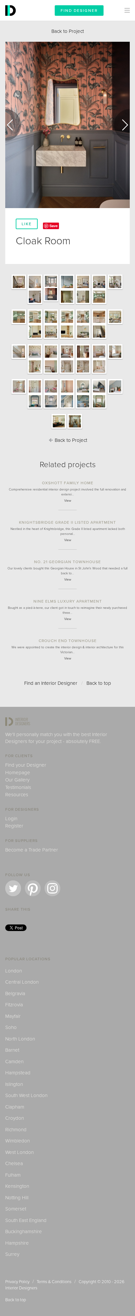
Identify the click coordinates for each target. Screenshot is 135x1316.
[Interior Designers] (11, 19)
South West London (26, 1095)
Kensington (17, 1186)
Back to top (99, 683)
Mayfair (13, 1016)
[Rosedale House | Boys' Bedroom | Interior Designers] (83, 393)
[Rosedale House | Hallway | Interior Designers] (83, 303)
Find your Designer (25, 765)
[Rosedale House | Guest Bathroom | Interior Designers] (67, 373)
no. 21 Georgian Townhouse (67, 562)
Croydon (14, 1118)
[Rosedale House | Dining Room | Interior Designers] (51, 338)
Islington (14, 1084)
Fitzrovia (14, 1005)
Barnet (12, 1050)
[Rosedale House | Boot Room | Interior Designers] (67, 303)
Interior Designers (21, 1288)
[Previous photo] (13, 125)
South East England (26, 1220)
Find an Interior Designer (50, 683)
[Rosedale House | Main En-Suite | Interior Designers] (99, 358)
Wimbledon (17, 1141)
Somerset (15, 1209)
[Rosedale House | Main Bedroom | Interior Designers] (35, 358)
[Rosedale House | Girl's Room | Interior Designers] (18, 393)
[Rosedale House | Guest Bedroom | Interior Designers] (35, 373)
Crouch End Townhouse (68, 640)
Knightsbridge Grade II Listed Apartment (67, 522)
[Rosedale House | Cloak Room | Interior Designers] (51, 301)
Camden (14, 1062)
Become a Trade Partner (31, 850)
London (13, 971)
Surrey (12, 1254)
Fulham (13, 1175)
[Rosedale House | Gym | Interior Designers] (75, 428)
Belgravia (15, 993)
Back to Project (67, 31)
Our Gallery (17, 780)
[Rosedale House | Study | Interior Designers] (99, 408)
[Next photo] (122, 125)
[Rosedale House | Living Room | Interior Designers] (115, 324)
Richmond (16, 1130)
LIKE (27, 224)
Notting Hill (17, 1198)
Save (53, 225)
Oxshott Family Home (67, 483)
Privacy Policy (17, 1281)
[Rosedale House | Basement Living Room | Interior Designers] (58, 428)
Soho (11, 1027)
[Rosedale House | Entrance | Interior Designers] (18, 289)
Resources (16, 795)
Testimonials (18, 787)
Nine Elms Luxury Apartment (67, 601)
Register (14, 826)
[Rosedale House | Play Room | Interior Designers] (67, 289)
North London (20, 1039)
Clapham (14, 1107)
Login (11, 819)
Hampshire (17, 1243)
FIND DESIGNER (79, 10)
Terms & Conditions (54, 1281)
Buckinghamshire (23, 1231)
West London (19, 1152)
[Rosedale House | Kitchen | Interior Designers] (99, 303)
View (67, 501)
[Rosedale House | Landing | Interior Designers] (99, 338)
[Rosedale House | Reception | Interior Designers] (99, 289)
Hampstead (17, 1073)
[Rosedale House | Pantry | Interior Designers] (99, 324)
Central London (22, 982)
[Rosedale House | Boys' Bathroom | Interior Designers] (51, 408)
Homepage (17, 773)
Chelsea (14, 1163)
